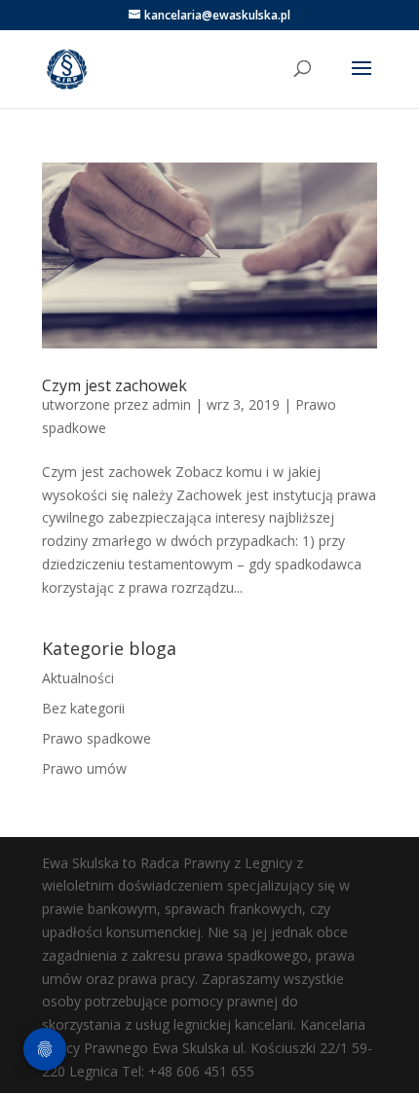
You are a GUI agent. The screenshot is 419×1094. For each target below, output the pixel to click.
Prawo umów (84, 768)
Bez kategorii (83, 708)
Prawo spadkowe (96, 738)
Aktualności (78, 678)
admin (171, 404)
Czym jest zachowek (114, 385)
